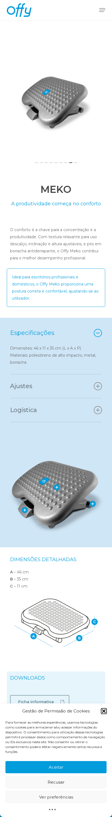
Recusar (56, 782)
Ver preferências (56, 797)
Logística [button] (23, 410)
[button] (104, 711)
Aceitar (56, 767)
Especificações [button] (32, 333)
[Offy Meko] (56, 102)
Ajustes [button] (21, 386)
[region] (56, 102)
